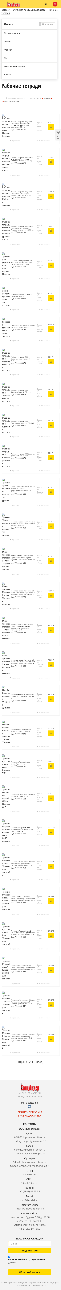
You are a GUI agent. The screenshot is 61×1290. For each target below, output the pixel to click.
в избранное (44, 140)
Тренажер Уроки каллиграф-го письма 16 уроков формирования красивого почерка (23, 489)
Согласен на (26, 1261)
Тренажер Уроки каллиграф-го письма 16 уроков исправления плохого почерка (23, 523)
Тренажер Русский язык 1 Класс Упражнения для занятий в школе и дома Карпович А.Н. (23, 967)
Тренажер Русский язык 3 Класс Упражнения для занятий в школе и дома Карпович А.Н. (23, 898)
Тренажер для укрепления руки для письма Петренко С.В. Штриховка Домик (21, 262)
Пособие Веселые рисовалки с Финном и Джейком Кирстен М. (22, 696)
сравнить (16, 140)
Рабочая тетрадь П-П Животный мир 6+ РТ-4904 (21, 391)
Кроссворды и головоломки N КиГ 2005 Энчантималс (22, 326)
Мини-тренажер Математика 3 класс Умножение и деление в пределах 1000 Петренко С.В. (22, 592)
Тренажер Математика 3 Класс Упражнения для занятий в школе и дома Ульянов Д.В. (23, 1002)
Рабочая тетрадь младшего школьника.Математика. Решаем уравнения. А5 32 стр (22, 228)
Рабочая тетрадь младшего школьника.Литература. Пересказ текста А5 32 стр (22, 159)
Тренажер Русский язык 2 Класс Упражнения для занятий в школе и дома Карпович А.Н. (23, 933)
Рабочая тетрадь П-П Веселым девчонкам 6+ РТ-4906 (23, 455)
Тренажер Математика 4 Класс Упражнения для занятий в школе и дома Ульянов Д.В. (23, 863)
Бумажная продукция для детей (29, 9)
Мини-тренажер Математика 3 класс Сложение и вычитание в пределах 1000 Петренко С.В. (23, 662)
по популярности (11, 101)
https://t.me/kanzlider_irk (30, 1208)
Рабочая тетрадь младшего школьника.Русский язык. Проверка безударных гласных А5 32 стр (22, 124)
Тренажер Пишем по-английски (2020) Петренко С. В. (23, 795)
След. (39, 1062)
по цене (47, 98)
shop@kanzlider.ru (29, 1200)
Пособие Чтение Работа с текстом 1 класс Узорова (21, 730)
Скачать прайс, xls (30, 1112)
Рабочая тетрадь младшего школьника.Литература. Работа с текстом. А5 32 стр (22, 193)
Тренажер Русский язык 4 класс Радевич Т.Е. (21, 763)
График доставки (29, 1115)
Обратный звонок (30, 1272)
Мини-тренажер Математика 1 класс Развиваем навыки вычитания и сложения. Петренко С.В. (22, 627)
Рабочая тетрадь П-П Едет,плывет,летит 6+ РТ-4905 (22, 422)
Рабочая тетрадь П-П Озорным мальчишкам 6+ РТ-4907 (20, 359)
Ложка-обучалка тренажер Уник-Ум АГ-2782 (21, 295)
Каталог (5, 9)
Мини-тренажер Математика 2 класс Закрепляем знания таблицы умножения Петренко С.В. (23, 558)
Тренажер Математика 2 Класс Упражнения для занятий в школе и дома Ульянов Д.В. (23, 1036)
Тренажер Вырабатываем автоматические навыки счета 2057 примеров (22, 829)
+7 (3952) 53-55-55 (30, 1191)
